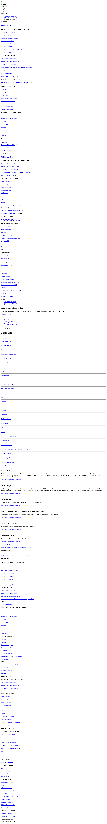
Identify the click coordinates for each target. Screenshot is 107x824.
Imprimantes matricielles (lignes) (9, 38)
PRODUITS (6, 25)
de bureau (3, 406)
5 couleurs (3, 371)
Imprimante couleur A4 (7, 106)
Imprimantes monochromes (8, 35)
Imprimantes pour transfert (8, 43)
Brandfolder (4, 142)
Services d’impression (6, 150)
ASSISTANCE (7, 157)
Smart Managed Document (8, 462)
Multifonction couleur (6, 349)
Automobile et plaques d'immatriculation (11, 656)
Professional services (6, 445)
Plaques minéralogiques (7, 109)
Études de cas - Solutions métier (9, 393)
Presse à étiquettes (5, 116)
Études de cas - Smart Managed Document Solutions (14, 449)
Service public (4, 423)
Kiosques (3, 135)
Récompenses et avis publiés (8, 790)
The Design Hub (5, 667)
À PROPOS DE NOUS (10, 220)
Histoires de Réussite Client (8, 76)
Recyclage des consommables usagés (10, 64)
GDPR (2, 768)
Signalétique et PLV (6, 650)
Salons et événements (6, 271)
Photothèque (4, 793)
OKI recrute (4, 751)
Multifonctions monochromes (8, 354)
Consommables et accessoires (8, 58)
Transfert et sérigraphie (7, 95)
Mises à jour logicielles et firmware (10, 213)
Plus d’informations (6, 314)
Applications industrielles (10, 321)
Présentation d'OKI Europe (8, 227)
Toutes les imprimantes (7, 73)
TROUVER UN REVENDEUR (13, 17)
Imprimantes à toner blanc (7, 41)
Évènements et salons (6, 788)
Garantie (3, 202)
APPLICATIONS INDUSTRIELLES (16, 83)
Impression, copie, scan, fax (8, 103)
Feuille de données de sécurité (8, 187)
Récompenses (4, 273)
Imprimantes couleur (6, 358)
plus (2, 249)
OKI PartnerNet (5, 246)
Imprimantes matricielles (7, 384)
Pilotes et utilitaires (6, 181)
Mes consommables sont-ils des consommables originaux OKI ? (17, 67)
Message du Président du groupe (9, 796)
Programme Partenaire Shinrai (8, 243)
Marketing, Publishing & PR (8, 436)
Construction (4, 427)
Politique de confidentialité (8, 805)
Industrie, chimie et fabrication (9, 118)
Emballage (3, 89)
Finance (3, 432)
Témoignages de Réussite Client (9, 664)
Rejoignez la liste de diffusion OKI (10, 282)
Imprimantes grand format (7, 388)
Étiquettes (3, 92)
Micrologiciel (4, 184)
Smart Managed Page (6, 458)
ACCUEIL (7, 319)
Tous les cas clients (6, 345)
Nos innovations (5, 258)
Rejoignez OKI (5, 241)
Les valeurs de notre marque (8, 256)
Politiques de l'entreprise (7, 762)
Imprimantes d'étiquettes (7, 46)
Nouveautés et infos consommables (10, 61)
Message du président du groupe (9, 279)
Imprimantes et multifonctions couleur (11, 32)
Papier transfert (5, 375)
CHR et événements (6, 124)
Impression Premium (6, 147)
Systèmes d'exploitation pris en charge (11, 205)
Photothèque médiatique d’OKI (9, 285)
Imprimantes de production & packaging (11, 49)
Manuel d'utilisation (6, 190)
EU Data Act (4, 193)
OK (2, 317)
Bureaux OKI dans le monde (8, 742)
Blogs (2, 268)
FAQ (2, 199)
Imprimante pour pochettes (8, 101)
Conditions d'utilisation (7, 802)
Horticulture (4, 130)
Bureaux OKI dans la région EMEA (10, 238)
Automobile (4, 414)
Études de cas (7, 322)
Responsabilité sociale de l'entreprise (10, 745)
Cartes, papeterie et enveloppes (9, 98)
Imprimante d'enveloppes (7, 362)
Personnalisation (5, 659)
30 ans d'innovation (6, 229)
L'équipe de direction (6, 740)
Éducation (3, 121)
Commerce (3, 127)
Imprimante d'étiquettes (7, 367)
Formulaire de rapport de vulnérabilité (11, 210)
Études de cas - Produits (10, 324)
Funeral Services (5, 440)
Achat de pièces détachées (7, 175)
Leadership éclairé (5, 276)
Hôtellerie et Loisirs (6, 419)
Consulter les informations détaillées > (11, 479)
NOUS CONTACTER (10, 16)
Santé (2, 133)
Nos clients (4, 232)
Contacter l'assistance (6, 208)
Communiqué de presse (7, 265)
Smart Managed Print (6, 453)
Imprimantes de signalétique (8, 52)
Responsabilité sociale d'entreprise (10, 235)
